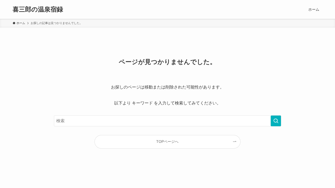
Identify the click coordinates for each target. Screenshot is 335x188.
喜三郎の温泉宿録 (38, 9)
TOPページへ (167, 141)
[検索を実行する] (276, 120)
